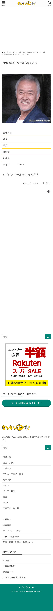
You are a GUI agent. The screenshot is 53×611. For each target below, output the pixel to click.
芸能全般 (7, 457)
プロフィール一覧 (11, 508)
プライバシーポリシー (13, 530)
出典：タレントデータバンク (37, 183)
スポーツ (7, 468)
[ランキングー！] (26, 3)
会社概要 (7, 519)
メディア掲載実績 (11, 536)
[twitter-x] (23, 587)
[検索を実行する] (48, 336)
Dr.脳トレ (7, 560)
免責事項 (7, 525)
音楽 (5, 496)
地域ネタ (7, 479)
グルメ (6, 485)
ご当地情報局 (9, 566)
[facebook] (20, 587)
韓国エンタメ (9, 462)
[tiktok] (30, 587)
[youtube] (33, 587)
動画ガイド (8, 571)
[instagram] (26, 587)
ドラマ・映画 (9, 491)
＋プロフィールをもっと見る (20, 174)
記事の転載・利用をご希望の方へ (18, 542)
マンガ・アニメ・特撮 (13, 474)
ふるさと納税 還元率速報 (14, 577)
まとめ (6, 502)
